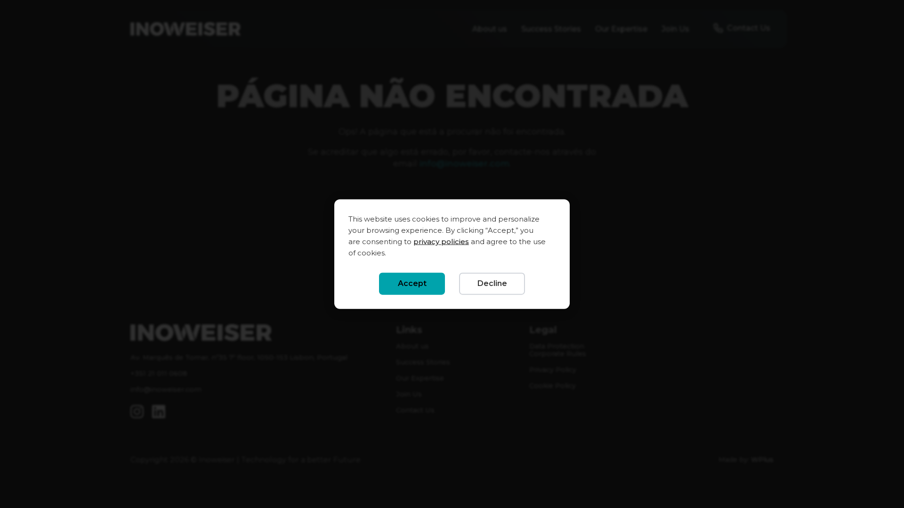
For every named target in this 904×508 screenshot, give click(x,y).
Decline (492, 283)
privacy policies (441, 241)
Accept (412, 283)
